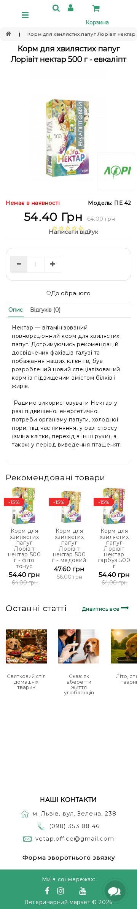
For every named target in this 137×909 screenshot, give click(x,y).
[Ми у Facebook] (48, 892)
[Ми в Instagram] (61, 892)
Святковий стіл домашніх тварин (26, 681)
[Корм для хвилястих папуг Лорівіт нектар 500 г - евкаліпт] (68, 127)
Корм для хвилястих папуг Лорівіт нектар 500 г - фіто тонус (24, 548)
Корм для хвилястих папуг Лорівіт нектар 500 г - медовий (69, 545)
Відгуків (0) (45, 309)
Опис (15, 309)
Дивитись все (101, 609)
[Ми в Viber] (73, 892)
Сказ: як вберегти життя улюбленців (79, 684)
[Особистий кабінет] (72, 9)
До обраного (71, 293)
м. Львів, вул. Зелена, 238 (74, 813)
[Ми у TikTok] (92, 892)
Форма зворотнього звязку (68, 857)
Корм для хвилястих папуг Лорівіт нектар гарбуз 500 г (114, 548)
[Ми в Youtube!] (83, 892)
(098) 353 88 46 (74, 826)
